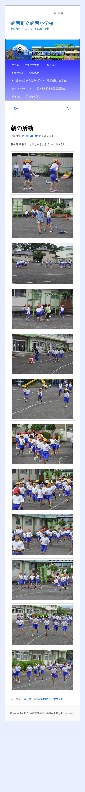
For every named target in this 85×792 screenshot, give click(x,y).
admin (50, 136)
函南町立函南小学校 (32, 22)
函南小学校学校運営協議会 (51, 88)
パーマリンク (56, 699)
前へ (15, 108)
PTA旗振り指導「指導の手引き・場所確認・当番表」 (40, 80)
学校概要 (34, 72)
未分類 (27, 699)
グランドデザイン (21, 88)
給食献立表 (18, 72)
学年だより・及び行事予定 (26, 96)
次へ (70, 108)
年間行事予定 (32, 64)
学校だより (51, 64)
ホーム (15, 64)
